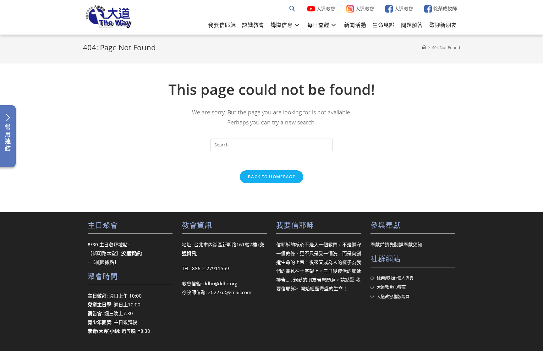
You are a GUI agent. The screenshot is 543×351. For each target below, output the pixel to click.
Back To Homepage (271, 176)
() (131, 253)
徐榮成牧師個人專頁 (395, 278)
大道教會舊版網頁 (393, 296)
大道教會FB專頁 (391, 287)
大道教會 (325, 8)
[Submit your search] (292, 8)
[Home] (424, 47)
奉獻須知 (412, 244)
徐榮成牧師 (445, 8)
